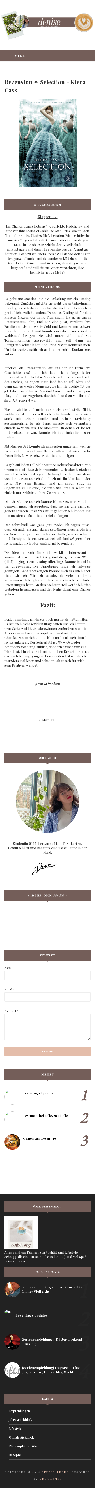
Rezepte (15, 1455)
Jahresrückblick (20, 1420)
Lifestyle (15, 1428)
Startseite (48, 720)
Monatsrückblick (21, 1437)
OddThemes (50, 1478)
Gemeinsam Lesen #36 (39, 1138)
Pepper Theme (55, 1472)
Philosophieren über (24, 1446)
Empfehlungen (19, 1411)
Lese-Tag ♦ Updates (38, 1093)
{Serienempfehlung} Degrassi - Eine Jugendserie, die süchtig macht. (51, 1369)
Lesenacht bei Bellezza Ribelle (45, 1116)
